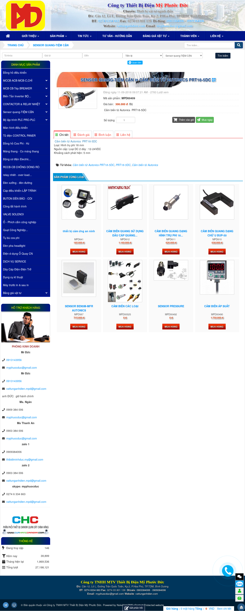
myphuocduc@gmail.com (175, 26)
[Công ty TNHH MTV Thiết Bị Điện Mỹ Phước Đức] (25, 15)
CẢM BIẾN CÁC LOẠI (124, 306)
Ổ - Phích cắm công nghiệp (19, 222)
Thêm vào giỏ (186, 119)
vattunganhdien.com (131, 26)
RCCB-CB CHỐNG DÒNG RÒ (21, 167)
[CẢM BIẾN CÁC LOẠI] (125, 281)
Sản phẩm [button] (57, 36)
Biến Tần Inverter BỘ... (17, 96)
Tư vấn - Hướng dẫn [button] (117, 36)
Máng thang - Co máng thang (21, 151)
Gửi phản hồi (136, 607)
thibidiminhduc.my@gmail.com (24, 459)
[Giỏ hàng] (239, 598)
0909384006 (195, 21)
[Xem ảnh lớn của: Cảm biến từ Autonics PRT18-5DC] (78, 98)
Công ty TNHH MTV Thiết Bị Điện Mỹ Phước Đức (74, 605)
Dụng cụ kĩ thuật (13, 277)
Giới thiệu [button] (29, 36)
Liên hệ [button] (215, 36)
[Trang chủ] (8, 36)
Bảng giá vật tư (12, 293)
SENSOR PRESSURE (171, 306)
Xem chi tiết (224, 608)
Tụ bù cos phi (11, 238)
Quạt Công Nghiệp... (15, 230)
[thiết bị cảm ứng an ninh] (79, 202)
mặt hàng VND (190, 608)
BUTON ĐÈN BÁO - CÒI (17, 198)
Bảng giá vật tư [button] (155, 36)
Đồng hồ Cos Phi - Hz (16, 143)
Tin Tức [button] (84, 36)
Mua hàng (79, 251)
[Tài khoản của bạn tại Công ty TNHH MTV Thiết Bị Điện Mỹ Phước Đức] (239, 590)
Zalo (239, 583)
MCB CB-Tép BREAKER (17, 88)
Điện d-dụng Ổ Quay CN (18, 253)
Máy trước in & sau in (16, 285)
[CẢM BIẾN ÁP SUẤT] (217, 277)
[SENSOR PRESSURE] (171, 270)
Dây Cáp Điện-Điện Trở (17, 269)
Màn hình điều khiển (15, 128)
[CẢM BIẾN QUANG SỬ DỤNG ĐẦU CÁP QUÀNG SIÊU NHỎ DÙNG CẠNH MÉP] (125, 202)
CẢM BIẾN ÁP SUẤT (217, 306)
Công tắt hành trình (15, 206)
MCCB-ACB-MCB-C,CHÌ (17, 80)
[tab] (62, 134)
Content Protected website (149, 605)
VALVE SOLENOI (13, 214)
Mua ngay (207, 119)
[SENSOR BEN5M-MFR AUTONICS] (79, 278)
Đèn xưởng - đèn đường (17, 183)
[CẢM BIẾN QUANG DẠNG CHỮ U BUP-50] (217, 202)
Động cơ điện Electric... (17, 159)
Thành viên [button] (188, 36)
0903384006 (175, 21)
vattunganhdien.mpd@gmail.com (26, 389)
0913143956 (14, 360)
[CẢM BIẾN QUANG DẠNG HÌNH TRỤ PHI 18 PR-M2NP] (171, 202)
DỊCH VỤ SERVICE (14, 261)
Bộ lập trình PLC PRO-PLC (19, 120)
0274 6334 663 (108, 21)
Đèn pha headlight (14, 246)
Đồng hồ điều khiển (15, 72)
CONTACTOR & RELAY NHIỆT (21, 104)
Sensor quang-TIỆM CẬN (18, 112)
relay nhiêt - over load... (17, 175)
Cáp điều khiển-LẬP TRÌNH (19, 190)
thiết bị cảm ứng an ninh (79, 231)
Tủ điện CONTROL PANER (19, 135)
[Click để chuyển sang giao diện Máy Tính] (14, 605)
